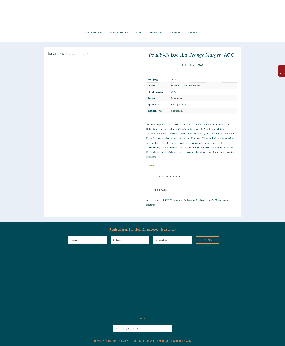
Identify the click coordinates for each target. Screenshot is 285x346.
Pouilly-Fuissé (178, 104)
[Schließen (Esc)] (281, 3)
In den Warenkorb (169, 176)
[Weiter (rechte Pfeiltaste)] (279, 173)
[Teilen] (274, 3)
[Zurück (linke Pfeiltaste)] (6, 173)
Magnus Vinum (142, 14)
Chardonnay (177, 111)
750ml (174, 92)
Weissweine (190, 200)
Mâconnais (176, 98)
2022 (173, 79)
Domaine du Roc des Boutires (186, 85)
